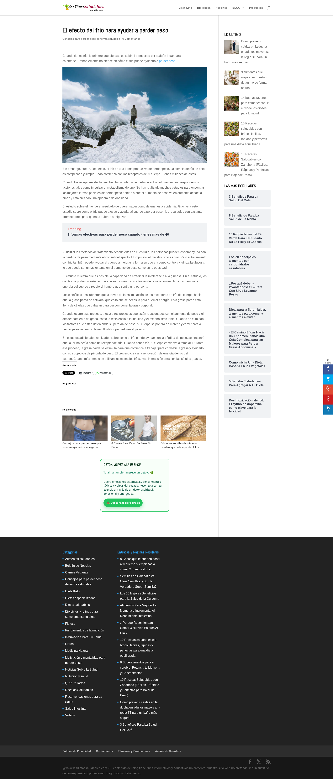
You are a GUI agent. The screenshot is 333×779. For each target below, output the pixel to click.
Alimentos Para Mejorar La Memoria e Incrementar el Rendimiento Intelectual (138, 610)
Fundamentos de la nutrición (84, 630)
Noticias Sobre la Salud (81, 669)
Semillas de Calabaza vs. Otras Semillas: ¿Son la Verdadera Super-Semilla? (138, 581)
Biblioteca (203, 7)
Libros (69, 644)
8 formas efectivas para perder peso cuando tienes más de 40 (118, 234)
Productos (256, 7)
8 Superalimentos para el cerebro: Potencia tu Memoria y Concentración (140, 667)
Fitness (70, 623)
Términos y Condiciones (134, 751)
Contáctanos (104, 751)
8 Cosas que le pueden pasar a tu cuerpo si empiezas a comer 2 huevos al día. (140, 564)
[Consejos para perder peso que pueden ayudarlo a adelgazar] (85, 428)
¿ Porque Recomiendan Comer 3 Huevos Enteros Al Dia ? (139, 628)
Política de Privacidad (76, 751)
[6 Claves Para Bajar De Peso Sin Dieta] (133, 428)
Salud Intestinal (75, 708)
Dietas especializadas (80, 598)
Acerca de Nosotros (168, 751)
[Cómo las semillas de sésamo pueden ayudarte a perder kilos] (183, 428)
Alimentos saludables (80, 559)
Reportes (221, 7)
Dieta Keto (185, 7)
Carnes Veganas (76, 572)
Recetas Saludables (79, 690)
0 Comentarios (131, 38)
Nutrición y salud (76, 676)
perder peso (167, 61)
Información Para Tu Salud (83, 637)
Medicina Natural (76, 650)
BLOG (236, 7)
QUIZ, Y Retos (75, 683)
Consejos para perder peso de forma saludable (91, 38)
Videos (70, 715)
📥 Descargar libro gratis (123, 503)
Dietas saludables (77, 604)
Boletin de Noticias (78, 565)
